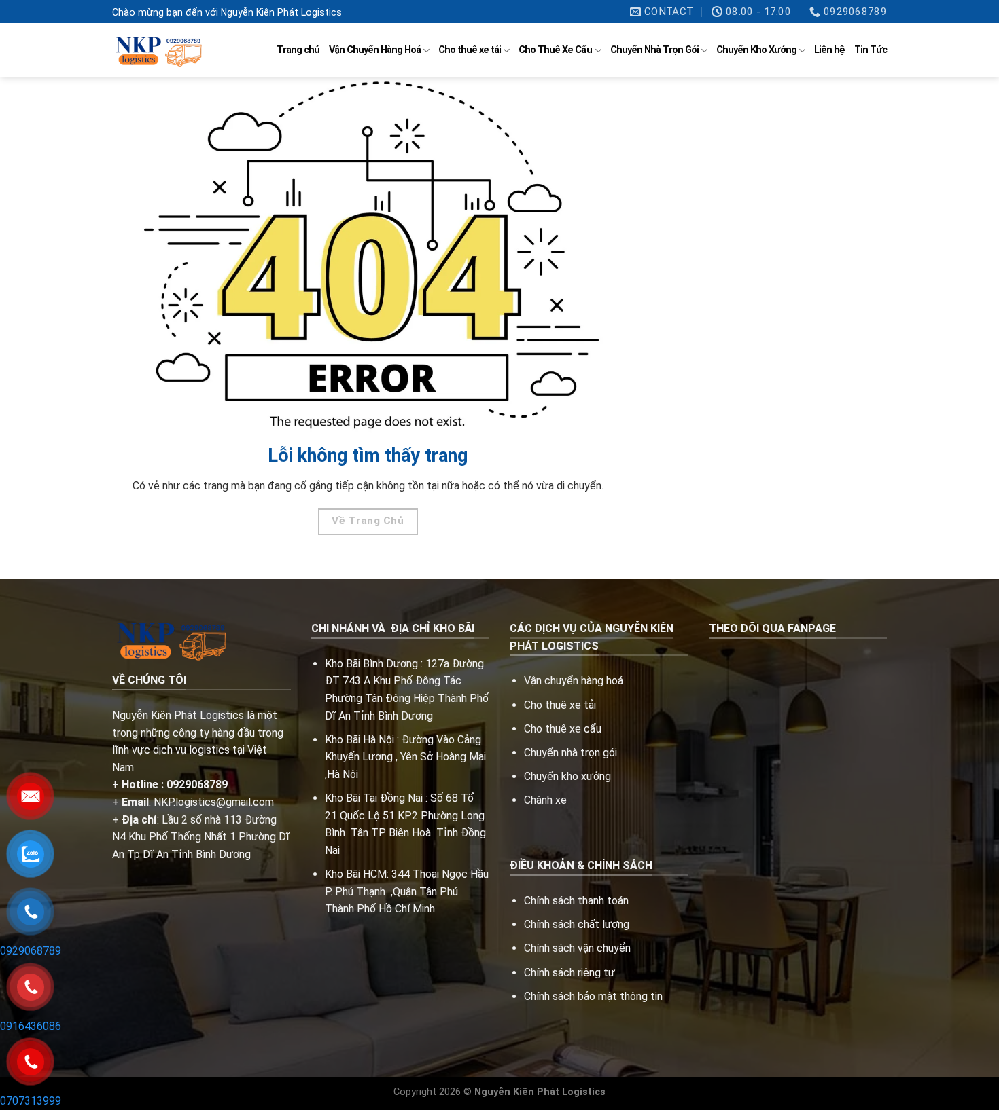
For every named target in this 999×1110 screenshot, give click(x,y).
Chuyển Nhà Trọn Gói (654, 50)
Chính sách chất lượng (576, 924)
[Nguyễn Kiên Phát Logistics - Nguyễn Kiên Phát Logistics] (157, 51)
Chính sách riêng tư (569, 972)
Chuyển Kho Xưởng (756, 50)
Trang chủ (298, 50)
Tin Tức (870, 50)
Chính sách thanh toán (576, 900)
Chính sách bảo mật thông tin (593, 996)
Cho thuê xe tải (469, 50)
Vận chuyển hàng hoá (575, 680)
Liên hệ (829, 50)
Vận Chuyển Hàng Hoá (375, 50)
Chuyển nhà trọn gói (570, 752)
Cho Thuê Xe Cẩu (555, 50)
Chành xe (545, 800)
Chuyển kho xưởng (567, 776)
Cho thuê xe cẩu (562, 728)
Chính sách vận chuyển (577, 948)
